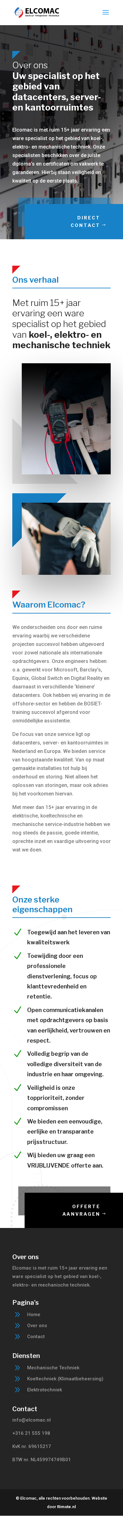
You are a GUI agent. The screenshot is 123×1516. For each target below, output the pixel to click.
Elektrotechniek (44, 1390)
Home (33, 1314)
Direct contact (85, 221)
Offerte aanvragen (81, 1210)
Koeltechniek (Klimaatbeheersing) (65, 1379)
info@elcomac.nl (31, 1420)
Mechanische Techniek (53, 1368)
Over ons (37, 1325)
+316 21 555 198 (31, 1433)
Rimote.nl (66, 1506)
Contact (36, 1336)
